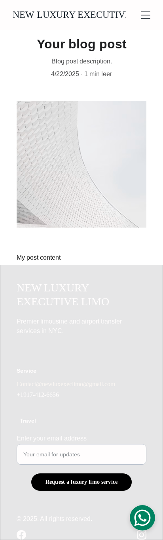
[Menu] (145, 15)
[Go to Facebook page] (21, 535)
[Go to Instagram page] (141, 535)
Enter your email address (52, 438)
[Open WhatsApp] (142, 517)
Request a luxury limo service (81, 482)
